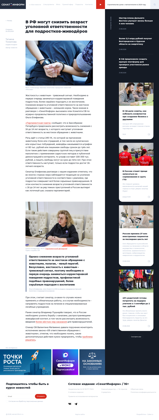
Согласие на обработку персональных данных (26, 401)
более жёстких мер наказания (51, 321)
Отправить (41, 396)
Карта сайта (80, 414)
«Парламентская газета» (38, 123)
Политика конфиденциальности (143, 392)
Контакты (89, 4)
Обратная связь (137, 389)
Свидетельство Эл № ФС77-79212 (81, 389)
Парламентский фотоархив (56, 248)
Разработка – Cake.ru (145, 414)
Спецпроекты (48, 4)
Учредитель (106, 392)
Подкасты (79, 4)
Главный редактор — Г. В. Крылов (114, 389)
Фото (58, 4)
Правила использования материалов (83, 396)
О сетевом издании (75, 392)
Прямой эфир (67, 4)
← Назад (9, 20)
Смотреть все (136, 337)
